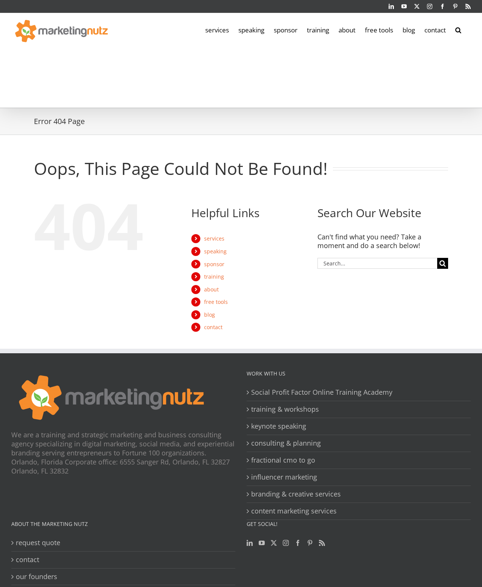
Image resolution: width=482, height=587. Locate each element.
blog (209, 314)
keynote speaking (278, 426)
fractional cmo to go (283, 460)
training (214, 276)
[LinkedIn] (250, 543)
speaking (215, 251)
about (211, 289)
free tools (216, 301)
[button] (458, 29)
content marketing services (294, 511)
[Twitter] (274, 543)
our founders (36, 576)
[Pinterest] (310, 543)
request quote (38, 542)
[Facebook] (298, 543)
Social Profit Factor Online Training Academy (321, 392)
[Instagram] (286, 543)
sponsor (214, 264)
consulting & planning (286, 443)
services (214, 238)
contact (213, 327)
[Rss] (322, 543)
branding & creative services (296, 494)
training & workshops (285, 409)
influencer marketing (284, 477)
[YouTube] (262, 543)
